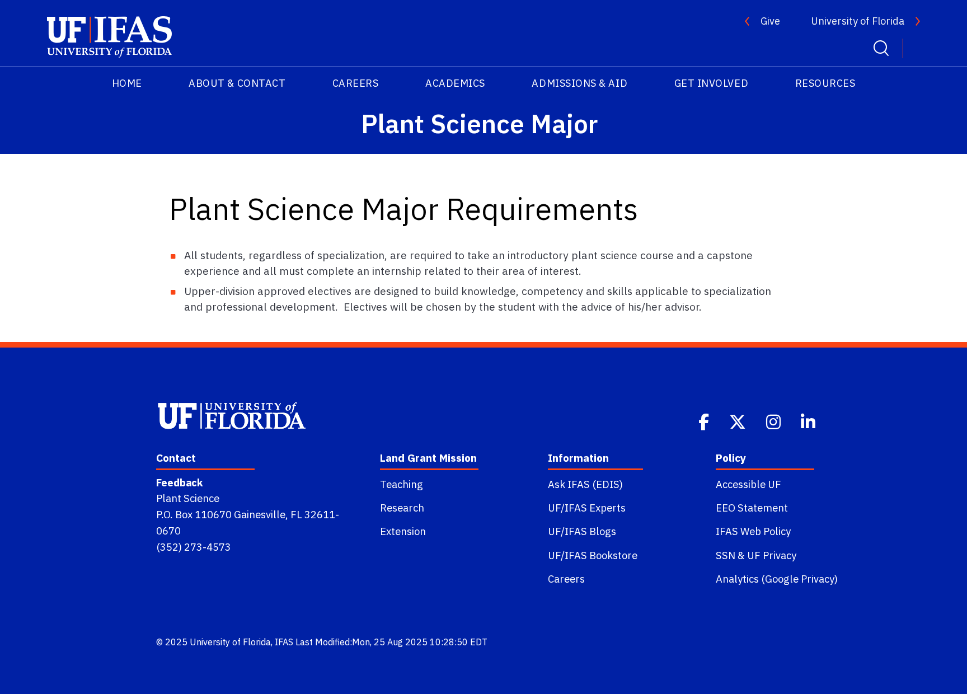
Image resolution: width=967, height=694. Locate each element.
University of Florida (857, 21)
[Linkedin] (809, 421)
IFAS (284, 642)
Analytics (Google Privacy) (777, 578)
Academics (455, 83)
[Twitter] (738, 421)
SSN (725, 555)
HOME (127, 83)
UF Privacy (771, 555)
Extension (403, 531)
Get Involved (711, 83)
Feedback (179, 482)
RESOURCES (825, 83)
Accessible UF (748, 484)
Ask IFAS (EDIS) (585, 484)
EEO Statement (752, 507)
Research (402, 507)
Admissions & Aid (579, 83)
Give (770, 21)
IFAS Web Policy (753, 531)
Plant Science (187, 498)
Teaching (401, 484)
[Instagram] (774, 421)
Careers (566, 578)
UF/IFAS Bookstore (592, 555)
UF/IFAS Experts (587, 507)
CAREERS (355, 83)
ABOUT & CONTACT (237, 83)
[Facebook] (704, 421)
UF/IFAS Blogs (582, 531)
